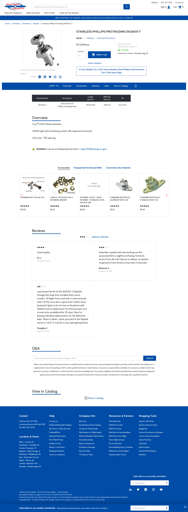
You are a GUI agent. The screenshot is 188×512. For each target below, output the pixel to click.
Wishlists (154, 3)
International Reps (86, 440)
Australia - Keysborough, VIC (30, 466)
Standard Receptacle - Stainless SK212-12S (150, 198)
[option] (42, 49)
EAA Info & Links (115, 428)
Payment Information (57, 436)
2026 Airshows (115, 421)
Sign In (164, 7)
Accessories (81, 86)
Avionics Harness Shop (148, 425)
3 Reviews (90, 38)
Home (7, 23)
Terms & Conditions (57, 454)
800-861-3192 (39, 424)
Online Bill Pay (54, 432)
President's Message (87, 447)
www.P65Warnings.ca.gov (94, 149)
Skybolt (36, 23)
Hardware (16, 23)
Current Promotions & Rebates (151, 432)
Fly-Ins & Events (115, 443)
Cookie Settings (62, 492)
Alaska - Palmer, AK (26, 460)
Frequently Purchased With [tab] (88, 167)
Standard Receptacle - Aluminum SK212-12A (120, 198)
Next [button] (166, 195)
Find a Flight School (116, 440)
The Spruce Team (86, 454)
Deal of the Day (145, 440)
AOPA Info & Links (116, 425)
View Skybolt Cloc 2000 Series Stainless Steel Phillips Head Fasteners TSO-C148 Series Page (112, 71)
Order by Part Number (69, 13)
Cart (178, 7)
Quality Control (55, 443)
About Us (82, 421)
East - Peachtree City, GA (29, 457)
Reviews (95, 86)
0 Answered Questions (106, 38)
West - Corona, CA (26, 442)
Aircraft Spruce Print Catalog (90, 425)
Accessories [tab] (64, 167)
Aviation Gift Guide (146, 421)
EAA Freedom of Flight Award (90, 432)
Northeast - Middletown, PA (30, 454)
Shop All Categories (13, 13)
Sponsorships (84, 451)
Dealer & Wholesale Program (60, 425)
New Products (144, 447)
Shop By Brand (33, 13)
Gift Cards (143, 443)
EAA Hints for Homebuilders (120, 432)
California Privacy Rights (27, 492)
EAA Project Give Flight (117, 436)
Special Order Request (147, 451)
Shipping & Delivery (56, 451)
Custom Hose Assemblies (149, 436)
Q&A (106, 86)
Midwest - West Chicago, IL (29, 451)
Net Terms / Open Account (59, 428)
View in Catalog (121, 86)
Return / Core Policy (57, 447)
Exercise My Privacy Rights (46, 492)
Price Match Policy (56, 440)
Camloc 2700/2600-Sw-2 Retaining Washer (61, 198)
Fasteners (26, 23)
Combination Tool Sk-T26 (32, 197)
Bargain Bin (143, 428)
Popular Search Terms (117, 454)
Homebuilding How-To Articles (121, 447)
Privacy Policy (67, 495)
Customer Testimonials (88, 428)
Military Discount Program (119, 451)
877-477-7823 (166, 3)
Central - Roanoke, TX (27, 448)
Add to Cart (101, 54)
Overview (67, 86)
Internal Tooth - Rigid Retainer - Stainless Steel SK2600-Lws (92, 200)
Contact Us (179, 3)
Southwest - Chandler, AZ (29, 445)
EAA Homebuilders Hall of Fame (91, 436)
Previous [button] (21, 195)
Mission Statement (86, 443)
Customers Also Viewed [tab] (118, 167)
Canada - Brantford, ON (28, 463)
